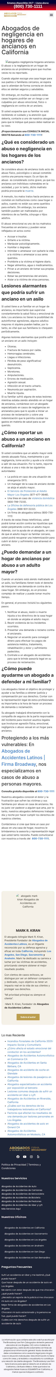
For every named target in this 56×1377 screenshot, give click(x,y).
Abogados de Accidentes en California (24, 1227)
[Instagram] (31, 1157)
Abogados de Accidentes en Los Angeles (25, 1239)
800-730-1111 (33, 134)
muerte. (29, 190)
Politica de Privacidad (13, 1164)
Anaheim (9, 958)
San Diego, (22, 954)
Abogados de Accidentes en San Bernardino (27, 1257)
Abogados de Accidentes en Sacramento (26, 1233)
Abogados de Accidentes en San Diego (24, 1251)
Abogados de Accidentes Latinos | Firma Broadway (23, 757)
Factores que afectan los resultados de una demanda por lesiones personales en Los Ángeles (30, 1116)
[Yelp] (38, 1157)
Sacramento (36, 954)
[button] (51, 14)
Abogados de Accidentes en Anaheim (24, 1245)
